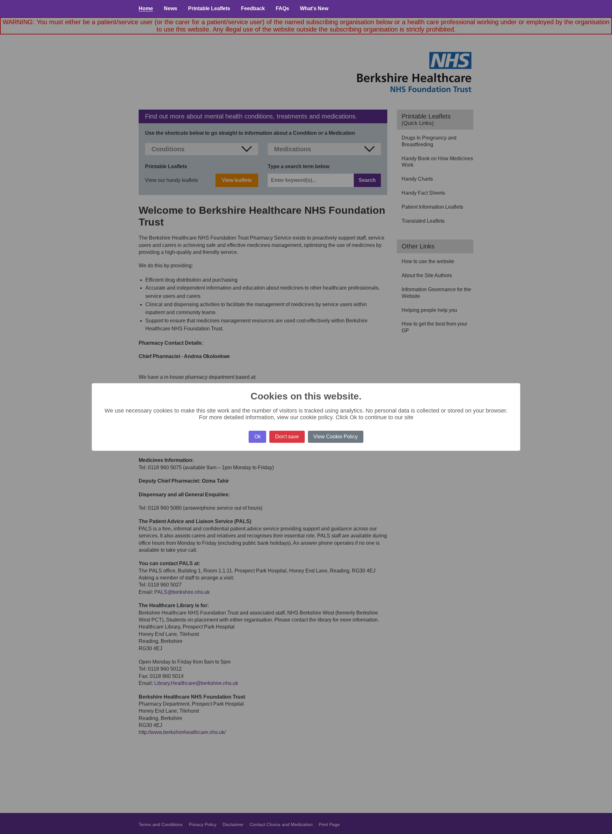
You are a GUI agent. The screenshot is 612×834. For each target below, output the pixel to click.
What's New (314, 8)
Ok (257, 436)
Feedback (253, 8)
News (170, 8)
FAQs (282, 8)
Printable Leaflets (209, 8)
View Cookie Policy (335, 436)
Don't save (287, 436)
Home (146, 8)
